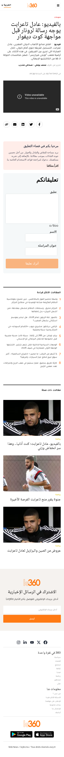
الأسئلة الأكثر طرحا (53, 697)
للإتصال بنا (56, 708)
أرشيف (58, 712)
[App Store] (44, 734)
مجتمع (58, 665)
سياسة (57, 657)
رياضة (58, 676)
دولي (59, 683)
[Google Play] (21, 734)
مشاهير (57, 680)
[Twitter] (39, 642)
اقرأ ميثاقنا (52, 165)
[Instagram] (19, 642)
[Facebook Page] (45, 642)
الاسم (53, 231)
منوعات (57, 17)
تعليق (53, 192)
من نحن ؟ (57, 693)
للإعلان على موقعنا (53, 701)
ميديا (59, 672)
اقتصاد (58, 661)
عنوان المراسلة (47, 245)
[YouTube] (32, 642)
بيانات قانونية (55, 705)
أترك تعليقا (32, 263)
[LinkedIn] (25, 642)
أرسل (32, 618)
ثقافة (58, 668)
